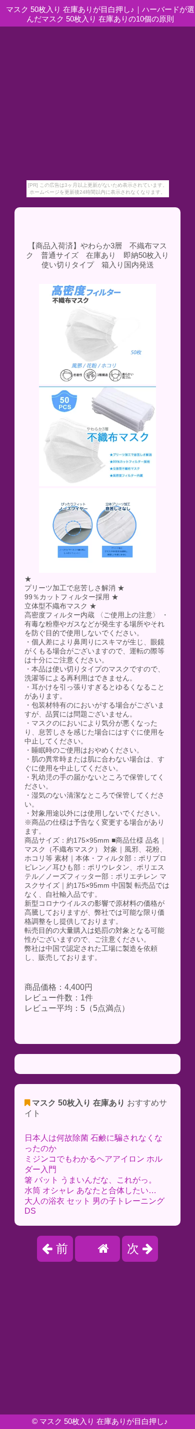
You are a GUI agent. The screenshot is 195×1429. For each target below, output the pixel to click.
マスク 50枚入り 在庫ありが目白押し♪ (104, 1421)
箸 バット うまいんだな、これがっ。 (90, 1180)
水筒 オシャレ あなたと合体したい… (90, 1190)
